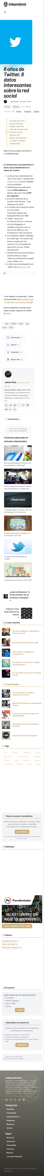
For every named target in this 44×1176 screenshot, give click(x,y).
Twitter (18, 112)
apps (6, 323)
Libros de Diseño (8, 944)
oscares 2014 (25, 267)
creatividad (26, 752)
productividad (7, 764)
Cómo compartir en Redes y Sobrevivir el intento (23, 694)
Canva (8, 1006)
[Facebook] (14, 405)
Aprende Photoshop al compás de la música (26, 704)
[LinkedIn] (27, 405)
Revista (10, 1153)
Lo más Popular (11, 684)
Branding (10, 1109)
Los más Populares (14, 1156)
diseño (38, 752)
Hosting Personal (9, 941)
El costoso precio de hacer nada (25, 642)
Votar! (20, 1010)
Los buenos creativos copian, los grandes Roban (25, 714)
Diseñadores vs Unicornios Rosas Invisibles (25, 725)
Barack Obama (13, 181)
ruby (27, 323)
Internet (7, 107)
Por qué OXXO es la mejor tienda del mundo (26, 674)
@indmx (7, 313)
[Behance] (23, 405)
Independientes (13, 1117)
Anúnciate (22, 1045)
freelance (7, 760)
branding (15, 752)
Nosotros (10, 1137)
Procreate (9, 998)
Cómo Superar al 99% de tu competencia (23, 653)
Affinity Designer (12, 1001)
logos (17, 760)
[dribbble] (10, 409)
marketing (26, 760)
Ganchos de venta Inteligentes (24, 735)
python (21, 323)
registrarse (23, 429)
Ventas (9, 1128)
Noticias (16, 107)
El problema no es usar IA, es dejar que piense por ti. (26, 663)
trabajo (29, 764)
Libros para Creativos (10, 947)
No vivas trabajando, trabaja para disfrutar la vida (25, 632)
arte (5, 752)
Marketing (11, 1120)
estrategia (37, 756)
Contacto (10, 1149)
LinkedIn (36, 112)
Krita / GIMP (10, 1003)
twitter (11, 327)
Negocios (10, 1124)
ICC (6, 401)
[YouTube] (6, 409)
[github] (14, 409)
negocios (37, 760)
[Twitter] (10, 405)
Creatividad (11, 1113)
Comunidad (11, 1145)
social (5, 327)
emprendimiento (23, 756)
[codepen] (19, 405)
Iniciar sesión (13, 429)
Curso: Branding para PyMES (17, 926)
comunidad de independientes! (24, 1093)
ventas (38, 764)
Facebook (27, 112)
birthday (13, 323)
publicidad (19, 764)
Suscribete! (22, 832)
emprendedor (8, 756)
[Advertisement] (22, 791)
